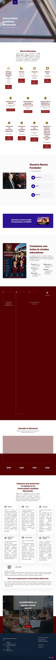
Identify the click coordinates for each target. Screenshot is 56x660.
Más (40, 2)
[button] (43, 221)
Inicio (15, 2)
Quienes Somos (22, 2)
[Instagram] (52, 657)
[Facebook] (50, 657)
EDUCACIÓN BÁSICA (32, 2)
